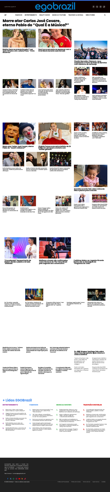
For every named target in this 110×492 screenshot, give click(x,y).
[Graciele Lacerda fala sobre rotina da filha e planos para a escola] (90, 176)
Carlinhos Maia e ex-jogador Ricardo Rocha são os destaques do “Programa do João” (89, 262)
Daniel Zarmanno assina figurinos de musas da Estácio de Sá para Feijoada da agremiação (28, 370)
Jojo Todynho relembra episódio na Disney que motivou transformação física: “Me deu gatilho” (63, 91)
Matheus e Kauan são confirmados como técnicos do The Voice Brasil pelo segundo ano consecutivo (53, 262)
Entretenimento (31, 15)
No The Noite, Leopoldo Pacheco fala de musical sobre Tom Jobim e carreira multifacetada (12, 304)
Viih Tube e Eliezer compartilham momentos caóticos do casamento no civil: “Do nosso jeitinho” (42, 415)
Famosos (18, 15)
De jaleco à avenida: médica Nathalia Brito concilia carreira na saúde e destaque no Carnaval (45, 370)
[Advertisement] (37, 66)
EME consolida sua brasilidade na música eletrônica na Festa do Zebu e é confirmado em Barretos (99, 80)
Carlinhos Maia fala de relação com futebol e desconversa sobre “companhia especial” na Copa (28, 92)
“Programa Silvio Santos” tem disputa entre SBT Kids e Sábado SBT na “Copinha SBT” (55, 304)
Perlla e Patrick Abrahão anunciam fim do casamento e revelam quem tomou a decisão (36, 169)
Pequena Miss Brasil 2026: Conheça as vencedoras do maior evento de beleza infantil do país (99, 206)
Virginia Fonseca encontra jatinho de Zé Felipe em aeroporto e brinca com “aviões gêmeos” (54, 148)
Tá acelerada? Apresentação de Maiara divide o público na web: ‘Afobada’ (17, 262)
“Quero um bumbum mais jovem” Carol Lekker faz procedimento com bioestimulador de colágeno (81, 361)
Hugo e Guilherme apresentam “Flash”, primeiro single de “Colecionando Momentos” (80, 80)
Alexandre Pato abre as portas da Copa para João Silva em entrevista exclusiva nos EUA (96, 304)
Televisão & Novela (75, 15)
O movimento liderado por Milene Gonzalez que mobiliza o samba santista (63, 370)
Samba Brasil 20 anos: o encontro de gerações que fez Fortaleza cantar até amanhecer (60, 169)
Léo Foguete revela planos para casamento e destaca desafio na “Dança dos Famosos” (81, 97)
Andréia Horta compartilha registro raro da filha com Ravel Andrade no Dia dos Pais (28, 210)
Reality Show (44, 15)
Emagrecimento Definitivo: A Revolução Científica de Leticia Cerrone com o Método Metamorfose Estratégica (99, 361)
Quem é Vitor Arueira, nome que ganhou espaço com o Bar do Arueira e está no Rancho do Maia (81, 135)
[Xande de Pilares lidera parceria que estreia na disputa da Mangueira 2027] (10, 360)
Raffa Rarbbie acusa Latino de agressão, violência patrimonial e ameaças (13, 169)
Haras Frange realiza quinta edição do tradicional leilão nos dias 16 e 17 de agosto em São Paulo (45, 210)
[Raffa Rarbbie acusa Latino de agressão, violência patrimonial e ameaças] (13, 159)
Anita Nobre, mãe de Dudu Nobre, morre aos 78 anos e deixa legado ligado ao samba (42, 429)
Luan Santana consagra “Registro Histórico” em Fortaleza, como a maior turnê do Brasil (99, 97)
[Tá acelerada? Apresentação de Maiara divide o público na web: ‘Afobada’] (20, 248)
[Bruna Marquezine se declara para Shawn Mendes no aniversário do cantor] (10, 201)
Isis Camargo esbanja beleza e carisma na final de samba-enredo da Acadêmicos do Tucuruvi (60, 350)
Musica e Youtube (59, 15)
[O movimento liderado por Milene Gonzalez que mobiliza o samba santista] (64, 360)
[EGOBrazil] (55, 7)
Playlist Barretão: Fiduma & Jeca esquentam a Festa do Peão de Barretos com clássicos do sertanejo (90, 63)
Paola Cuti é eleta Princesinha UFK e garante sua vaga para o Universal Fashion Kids (81, 206)
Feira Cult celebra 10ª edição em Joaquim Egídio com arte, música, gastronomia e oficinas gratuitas (63, 210)
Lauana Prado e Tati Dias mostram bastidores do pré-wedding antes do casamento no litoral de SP (10, 92)
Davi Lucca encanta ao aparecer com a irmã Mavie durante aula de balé (54, 50)
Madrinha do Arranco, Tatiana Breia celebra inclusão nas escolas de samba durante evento (13, 350)
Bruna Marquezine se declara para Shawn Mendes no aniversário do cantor (10, 210)
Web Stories (90, 15)
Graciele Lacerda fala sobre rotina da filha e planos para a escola (89, 189)
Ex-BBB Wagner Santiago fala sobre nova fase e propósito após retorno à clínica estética (89, 353)
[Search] (105, 15)
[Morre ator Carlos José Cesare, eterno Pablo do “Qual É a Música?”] (19, 134)
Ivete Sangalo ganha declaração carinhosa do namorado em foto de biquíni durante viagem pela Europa (42, 424)
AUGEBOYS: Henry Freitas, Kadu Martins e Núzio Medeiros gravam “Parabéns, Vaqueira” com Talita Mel (99, 135)
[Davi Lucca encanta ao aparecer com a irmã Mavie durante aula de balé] (55, 38)
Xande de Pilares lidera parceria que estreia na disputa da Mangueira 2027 (10, 370)
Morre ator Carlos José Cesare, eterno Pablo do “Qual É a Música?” (36, 23)
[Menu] (5, 15)
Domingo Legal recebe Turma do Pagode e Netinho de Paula (75, 304)
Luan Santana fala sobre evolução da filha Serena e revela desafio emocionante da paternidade (45, 92)
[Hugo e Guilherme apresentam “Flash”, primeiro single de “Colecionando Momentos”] (81, 71)
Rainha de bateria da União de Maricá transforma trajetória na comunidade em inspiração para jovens (37, 350)
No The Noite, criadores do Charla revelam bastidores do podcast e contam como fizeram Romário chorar (34, 304)
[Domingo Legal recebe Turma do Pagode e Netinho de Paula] (76, 295)
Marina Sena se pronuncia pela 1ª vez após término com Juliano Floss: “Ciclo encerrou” (18, 51)
